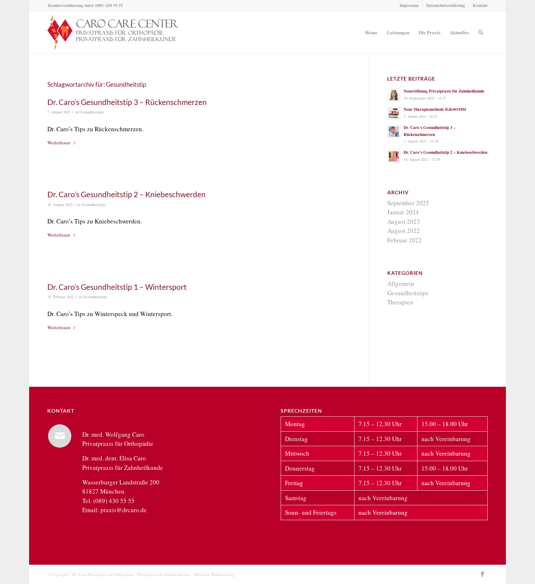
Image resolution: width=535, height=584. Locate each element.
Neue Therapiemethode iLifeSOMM (435, 109)
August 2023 (403, 221)
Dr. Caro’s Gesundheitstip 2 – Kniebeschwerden (126, 194)
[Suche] (480, 32)
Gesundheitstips (91, 111)
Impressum (409, 5)
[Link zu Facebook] (482, 574)
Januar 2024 (403, 212)
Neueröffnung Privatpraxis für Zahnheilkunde (444, 91)
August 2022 (403, 230)
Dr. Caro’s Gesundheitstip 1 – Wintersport (117, 286)
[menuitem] (409, 5)
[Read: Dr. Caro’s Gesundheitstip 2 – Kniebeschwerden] (393, 156)
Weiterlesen (58, 142)
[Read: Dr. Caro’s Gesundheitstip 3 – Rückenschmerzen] (393, 131)
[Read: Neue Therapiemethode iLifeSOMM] (393, 113)
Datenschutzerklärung (445, 5)
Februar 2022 (404, 240)
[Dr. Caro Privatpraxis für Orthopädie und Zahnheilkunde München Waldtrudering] (113, 32)
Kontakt (480, 5)
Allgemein (400, 283)
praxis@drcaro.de (123, 510)
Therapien (400, 302)
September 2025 (408, 203)
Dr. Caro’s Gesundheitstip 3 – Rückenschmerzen (127, 101)
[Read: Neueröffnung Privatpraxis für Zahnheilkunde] (393, 95)
